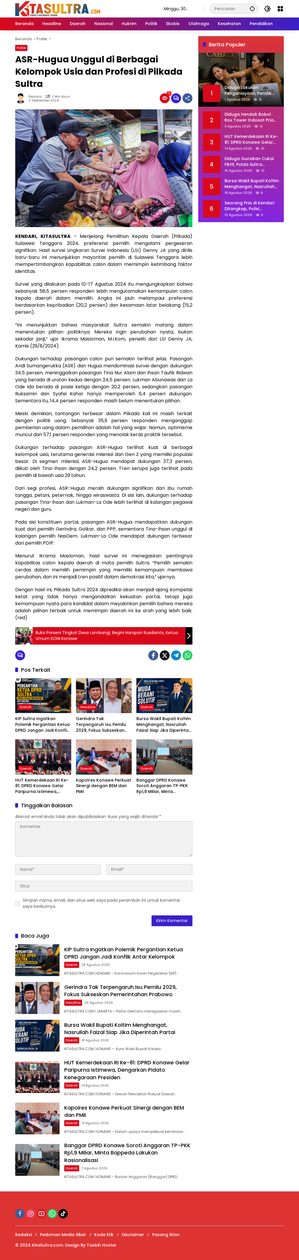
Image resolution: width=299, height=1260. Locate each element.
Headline (87, 707)
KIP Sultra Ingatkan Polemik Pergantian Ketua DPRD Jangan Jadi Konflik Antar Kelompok (42, 724)
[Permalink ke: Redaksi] (22, 98)
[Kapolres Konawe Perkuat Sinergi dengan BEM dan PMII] (104, 756)
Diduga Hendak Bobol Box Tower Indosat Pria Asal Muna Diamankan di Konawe (251, 117)
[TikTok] (63, 1213)
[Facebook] (153, 655)
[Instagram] (30, 1213)
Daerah (26, 707)
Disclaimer (133, 1235)
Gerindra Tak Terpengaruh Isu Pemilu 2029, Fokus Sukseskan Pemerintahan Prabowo (101, 724)
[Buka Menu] (280, 8)
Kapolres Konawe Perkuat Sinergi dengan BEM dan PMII (103, 786)
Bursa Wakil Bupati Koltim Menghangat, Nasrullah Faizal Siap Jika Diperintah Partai (163, 724)
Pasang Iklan (166, 1235)
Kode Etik (104, 1235)
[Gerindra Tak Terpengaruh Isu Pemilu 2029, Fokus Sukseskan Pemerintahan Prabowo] (104, 695)
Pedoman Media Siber (63, 1235)
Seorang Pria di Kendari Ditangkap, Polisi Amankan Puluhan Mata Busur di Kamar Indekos (250, 206)
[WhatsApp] (187, 655)
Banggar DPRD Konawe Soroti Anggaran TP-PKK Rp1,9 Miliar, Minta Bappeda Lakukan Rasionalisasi (162, 786)
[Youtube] (41, 1213)
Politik (21, 47)
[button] (252, 8)
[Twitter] (165, 655)
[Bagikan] (187, 98)
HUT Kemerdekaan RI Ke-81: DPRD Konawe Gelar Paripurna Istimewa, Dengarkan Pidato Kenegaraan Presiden (42, 786)
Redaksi (35, 96)
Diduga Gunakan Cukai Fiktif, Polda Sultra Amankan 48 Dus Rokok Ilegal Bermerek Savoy (250, 161)
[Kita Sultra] (83, 8)
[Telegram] (176, 655)
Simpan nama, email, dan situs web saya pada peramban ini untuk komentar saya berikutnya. (101, 903)
